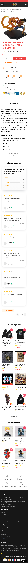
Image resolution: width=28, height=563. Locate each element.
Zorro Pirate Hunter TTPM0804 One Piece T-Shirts (20, 342)
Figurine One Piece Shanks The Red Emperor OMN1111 (19, 440)
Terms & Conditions (5, 514)
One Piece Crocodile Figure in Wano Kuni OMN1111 (6, 408)
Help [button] (25, 561)
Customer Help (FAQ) (6, 536)
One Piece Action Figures (7, 11)
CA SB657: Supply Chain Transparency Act (11, 521)
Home (2, 9)
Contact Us (3, 534)
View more (14, 416)
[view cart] (26, 4)
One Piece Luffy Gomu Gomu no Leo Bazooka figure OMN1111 (20, 462)
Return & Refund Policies (6, 532)
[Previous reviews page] (17, 314)
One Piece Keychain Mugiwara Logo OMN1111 (6, 366)
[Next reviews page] (25, 314)
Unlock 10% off (3, 556)
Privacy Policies (4, 516)
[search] (23, 4)
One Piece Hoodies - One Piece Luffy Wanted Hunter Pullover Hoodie (20, 408)
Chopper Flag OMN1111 (7, 386)
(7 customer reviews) (13, 51)
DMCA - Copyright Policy (6, 519)
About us (3, 512)
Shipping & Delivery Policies (7, 528)
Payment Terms (4, 530)
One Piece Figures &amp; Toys (13, 9)
